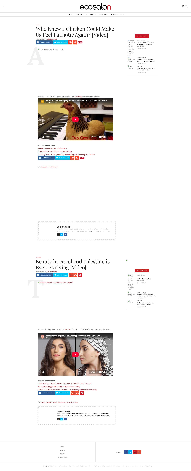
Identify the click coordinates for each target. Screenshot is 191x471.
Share (45, 42)
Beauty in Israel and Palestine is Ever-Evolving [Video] (73, 264)
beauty (67, 329)
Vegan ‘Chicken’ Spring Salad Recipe (52, 148)
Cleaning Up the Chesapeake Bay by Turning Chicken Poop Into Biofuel (66, 154)
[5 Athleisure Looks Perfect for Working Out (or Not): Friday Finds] (132, 60)
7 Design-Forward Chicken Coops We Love (55, 151)
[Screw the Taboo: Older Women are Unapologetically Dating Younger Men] (132, 48)
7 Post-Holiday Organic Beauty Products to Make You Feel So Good (65, 384)
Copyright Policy (62, 457)
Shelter (93, 14)
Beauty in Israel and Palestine (63, 402)
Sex (144, 40)
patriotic (50, 167)
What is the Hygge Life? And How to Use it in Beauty (59, 387)
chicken (44, 167)
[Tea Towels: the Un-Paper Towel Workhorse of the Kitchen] (132, 69)
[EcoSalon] (16, 6)
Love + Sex (104, 14)
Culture (68, 14)
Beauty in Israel (46, 402)
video (56, 167)
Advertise (62, 450)
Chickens (78, 97)
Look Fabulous (81, 14)
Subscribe (62, 453)
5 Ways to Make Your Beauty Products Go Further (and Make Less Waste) (67, 390)
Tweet (62, 42)
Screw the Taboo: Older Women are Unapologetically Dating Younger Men (145, 44)
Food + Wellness (117, 14)
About (62, 446)
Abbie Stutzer (52, 39)
